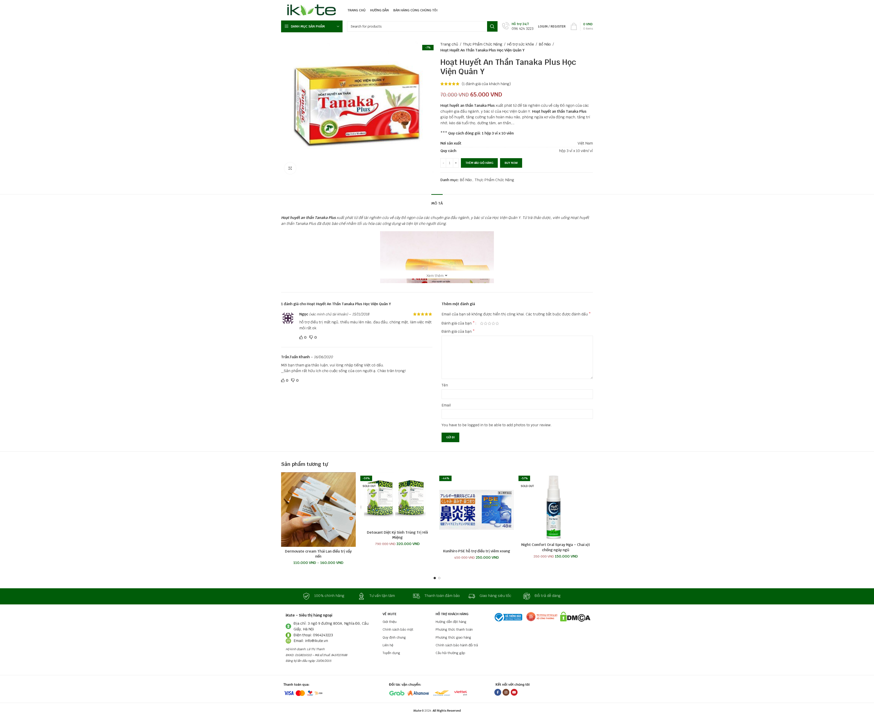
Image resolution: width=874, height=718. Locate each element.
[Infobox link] (518, 26)
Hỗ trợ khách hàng (452, 614)
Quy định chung (394, 637)
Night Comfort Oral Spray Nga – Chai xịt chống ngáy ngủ (555, 547)
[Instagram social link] (506, 692)
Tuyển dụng (391, 653)
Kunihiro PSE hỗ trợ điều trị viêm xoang (476, 551)
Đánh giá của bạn (458, 323)
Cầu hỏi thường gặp (450, 653)
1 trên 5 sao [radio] (482, 323)
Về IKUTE (389, 614)
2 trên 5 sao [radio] (486, 323)
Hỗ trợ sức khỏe (520, 44)
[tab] (437, 201)
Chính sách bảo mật (398, 629)
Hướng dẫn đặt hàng (451, 622)
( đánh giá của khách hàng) (486, 83)
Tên (445, 385)
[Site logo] (310, 10)
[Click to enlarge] (290, 168)
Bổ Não (545, 44)
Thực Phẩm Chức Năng (482, 44)
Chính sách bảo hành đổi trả (457, 645)
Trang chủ (449, 44)
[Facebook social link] (497, 692)
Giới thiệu (389, 622)
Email (446, 405)
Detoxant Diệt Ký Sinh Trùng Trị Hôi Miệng (397, 535)
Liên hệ (388, 645)
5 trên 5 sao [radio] (497, 323)
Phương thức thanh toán (454, 629)
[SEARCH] (492, 26)
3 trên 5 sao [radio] (489, 323)
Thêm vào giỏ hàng (479, 163)
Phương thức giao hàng (453, 637)
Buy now (511, 163)
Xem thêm (435, 275)
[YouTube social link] (514, 692)
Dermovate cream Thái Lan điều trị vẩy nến (318, 554)
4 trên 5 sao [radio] (493, 323)
